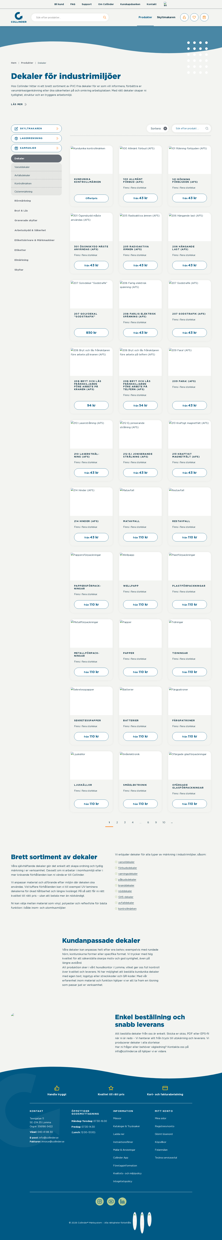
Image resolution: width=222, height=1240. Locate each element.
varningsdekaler (128, 873)
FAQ (72, 4)
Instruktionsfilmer (123, 1142)
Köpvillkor (160, 1142)
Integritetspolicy (122, 1181)
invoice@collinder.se (53, 1141)
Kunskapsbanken (130, 4)
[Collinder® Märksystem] (20, 17)
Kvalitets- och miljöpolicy (127, 1173)
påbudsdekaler (127, 879)
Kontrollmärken (23, 183)
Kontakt (152, 4)
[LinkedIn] (122, 1201)
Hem (13, 62)
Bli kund (59, 4)
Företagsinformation (125, 1165)
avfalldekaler (126, 902)
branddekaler (126, 885)
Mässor (117, 1118)
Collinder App (120, 1157)
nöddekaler (125, 891)
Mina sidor (160, 1118)
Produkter (145, 17)
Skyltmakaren (166, 17)
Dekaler (19, 158)
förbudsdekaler (127, 867)
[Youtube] (111, 1201)
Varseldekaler (22, 167)
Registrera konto (164, 1126)
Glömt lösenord (164, 1134)
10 (164, 822)
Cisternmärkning (23, 191)
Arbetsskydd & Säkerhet (30, 230)
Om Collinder (106, 4)
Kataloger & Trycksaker (126, 1126)
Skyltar (18, 269)
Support (87, 4)
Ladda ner (118, 1134)
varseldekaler (126, 862)
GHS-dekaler (125, 896)
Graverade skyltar (25, 220)
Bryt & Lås (21, 210)
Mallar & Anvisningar (124, 1149)
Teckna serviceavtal (166, 1157)
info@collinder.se (49, 1137)
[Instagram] (99, 1201)
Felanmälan (161, 1149)
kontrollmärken (127, 908)
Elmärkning (21, 260)
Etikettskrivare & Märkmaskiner (34, 240)
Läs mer (17, 104)
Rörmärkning (22, 200)
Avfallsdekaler (22, 175)
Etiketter (20, 250)
